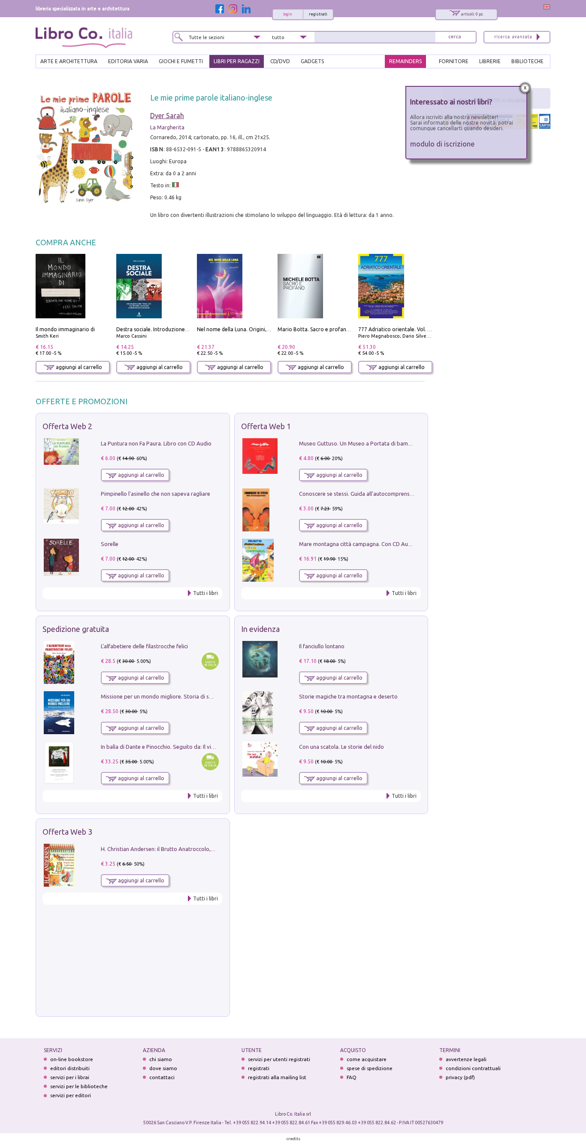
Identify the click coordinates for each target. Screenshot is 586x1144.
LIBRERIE (490, 61)
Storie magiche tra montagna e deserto (348, 696)
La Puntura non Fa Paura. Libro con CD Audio (156, 443)
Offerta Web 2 (67, 426)
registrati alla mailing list (277, 1077)
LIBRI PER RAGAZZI (237, 61)
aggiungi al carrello (78, 367)
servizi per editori (70, 1095)
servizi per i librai (69, 1077)
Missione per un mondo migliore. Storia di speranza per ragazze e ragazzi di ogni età (207, 696)
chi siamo (160, 1059)
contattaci (162, 1077)
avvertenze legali (466, 1059)
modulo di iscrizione (442, 144)
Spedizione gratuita (75, 629)
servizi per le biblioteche (79, 1086)
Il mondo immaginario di (65, 329)
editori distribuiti (70, 1068)
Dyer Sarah (167, 115)
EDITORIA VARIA (128, 61)
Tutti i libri (205, 593)
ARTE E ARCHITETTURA (68, 61)
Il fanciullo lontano (321, 646)
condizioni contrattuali (473, 1068)
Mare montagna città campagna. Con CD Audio (357, 544)
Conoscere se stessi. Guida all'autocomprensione (359, 494)
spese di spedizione (370, 1068)
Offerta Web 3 (67, 831)
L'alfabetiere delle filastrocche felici (144, 646)
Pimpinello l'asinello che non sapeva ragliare (155, 494)
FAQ (351, 1077)
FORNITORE (453, 61)
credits (293, 1138)
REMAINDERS (405, 61)
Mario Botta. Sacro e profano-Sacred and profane (338, 329)
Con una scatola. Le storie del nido (341, 747)
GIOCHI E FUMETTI (181, 61)
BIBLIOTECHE (527, 61)
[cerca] (455, 37)
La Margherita (167, 127)
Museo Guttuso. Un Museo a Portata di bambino (359, 443)
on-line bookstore (71, 1059)
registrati (318, 14)
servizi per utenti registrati (279, 1059)
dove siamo (163, 1068)
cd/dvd (280, 61)
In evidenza (260, 629)
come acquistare (367, 1059)
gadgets (312, 61)
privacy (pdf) (460, 1077)
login (287, 14)
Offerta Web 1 (266, 426)
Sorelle (109, 544)
